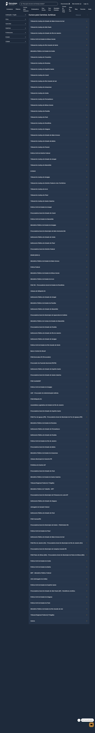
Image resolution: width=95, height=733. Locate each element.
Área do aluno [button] (64, 3)
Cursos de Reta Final (64, 9)
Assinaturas (10, 9)
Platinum (18, 9)
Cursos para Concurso (25, 9)
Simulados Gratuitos (56, 9)
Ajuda (89, 9)
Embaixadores (35, 9)
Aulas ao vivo (70, 9)
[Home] (11, 4)
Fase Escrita (43, 9)
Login (85, 3)
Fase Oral (49, 9)
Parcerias (82, 9)
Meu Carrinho (75, 3)
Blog (76, 9)
